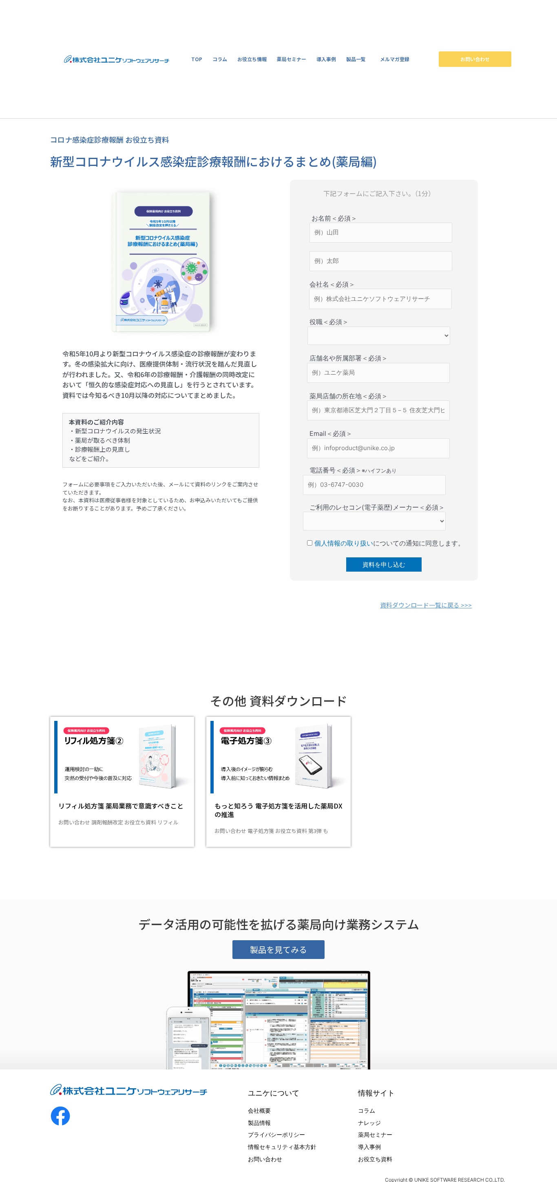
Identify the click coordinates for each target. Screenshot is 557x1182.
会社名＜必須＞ (322, 284)
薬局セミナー (291, 58)
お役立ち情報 (252, 58)
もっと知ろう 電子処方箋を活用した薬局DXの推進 (278, 810)
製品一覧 (356, 58)
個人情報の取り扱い (342, 543)
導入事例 (326, 58)
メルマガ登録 (394, 58)
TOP (196, 58)
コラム (219, 58)
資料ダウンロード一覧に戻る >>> (426, 605)
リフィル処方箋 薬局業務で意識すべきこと (120, 806)
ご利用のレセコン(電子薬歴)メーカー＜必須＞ (367, 507)
